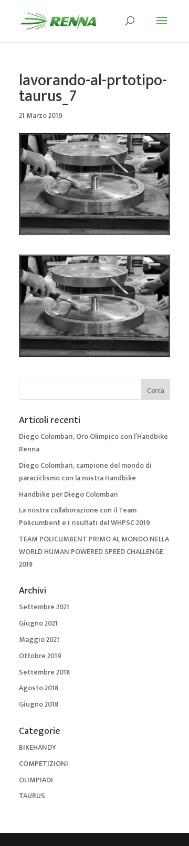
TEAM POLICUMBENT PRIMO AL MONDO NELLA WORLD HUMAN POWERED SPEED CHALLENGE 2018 (94, 551)
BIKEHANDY (37, 747)
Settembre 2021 (44, 607)
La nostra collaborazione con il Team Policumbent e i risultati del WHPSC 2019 (84, 516)
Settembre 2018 (44, 672)
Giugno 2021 (38, 623)
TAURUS (32, 796)
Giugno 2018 (38, 704)
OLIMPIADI (36, 780)
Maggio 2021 (39, 639)
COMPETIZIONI (43, 764)
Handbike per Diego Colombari (68, 494)
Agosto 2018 (38, 688)
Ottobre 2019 (40, 656)
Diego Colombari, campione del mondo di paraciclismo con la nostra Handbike (85, 471)
